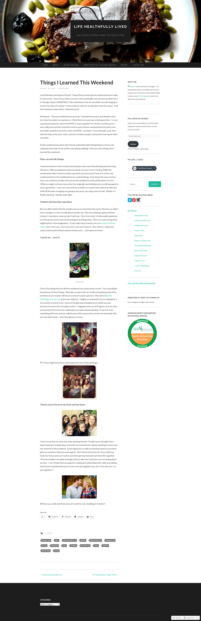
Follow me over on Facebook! (141, 283)
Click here (143, 96)
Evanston (110, 540)
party (105, 545)
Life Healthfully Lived (100, 27)
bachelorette (69, 540)
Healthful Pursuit (141, 225)
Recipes (124, 65)
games (73, 545)
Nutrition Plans (71, 65)
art (57, 540)
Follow (133, 144)
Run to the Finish (140, 250)
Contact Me (138, 65)
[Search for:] (144, 184)
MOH (96, 545)
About (56, 65)
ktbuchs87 (63, 88)
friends (54, 545)
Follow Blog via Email (138, 119)
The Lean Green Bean (142, 245)
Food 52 (137, 271)
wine (57, 551)
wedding (46, 551)
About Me (46, 540)
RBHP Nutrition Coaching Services (100, 65)
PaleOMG (138, 235)
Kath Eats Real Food (142, 220)
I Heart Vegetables (141, 266)
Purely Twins (139, 230)
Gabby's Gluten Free (142, 240)
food (44, 545)
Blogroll (132, 211)
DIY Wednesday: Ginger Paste (105, 575)
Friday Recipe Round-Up (51, 575)
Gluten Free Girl (140, 255)
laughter (85, 545)
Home (45, 65)
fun (64, 545)
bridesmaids (95, 540)
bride (83, 540)
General (48, 533)
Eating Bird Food (141, 215)
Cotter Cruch (139, 261)
